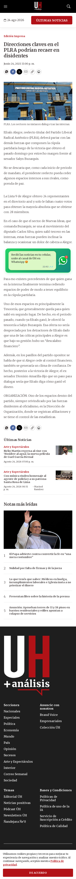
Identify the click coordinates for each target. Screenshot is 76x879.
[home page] (38, 6)
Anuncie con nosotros (49, 706)
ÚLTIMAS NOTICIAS (52, 20)
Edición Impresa (14, 36)
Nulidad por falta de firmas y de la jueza (35, 568)
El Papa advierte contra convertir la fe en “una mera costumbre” (40, 556)
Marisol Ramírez (39, 488)
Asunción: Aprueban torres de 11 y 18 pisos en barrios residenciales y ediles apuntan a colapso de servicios (39, 610)
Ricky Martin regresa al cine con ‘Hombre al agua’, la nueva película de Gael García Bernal (27, 454)
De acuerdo (38, 872)
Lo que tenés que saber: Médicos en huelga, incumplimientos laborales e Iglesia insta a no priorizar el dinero (40, 582)
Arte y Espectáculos (16, 446)
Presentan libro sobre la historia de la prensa (39, 596)
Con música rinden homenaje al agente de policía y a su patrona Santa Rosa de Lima (25, 479)
